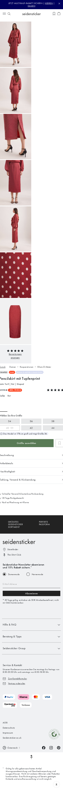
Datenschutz (9, 727)
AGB (5, 722)
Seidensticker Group (14, 648)
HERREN (49, 3)
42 (31, 427)
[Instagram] (51, 747)
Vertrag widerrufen (16, 683)
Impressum (8, 732)
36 (31, 421)
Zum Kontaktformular (17, 678)
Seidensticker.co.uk (12, 737)
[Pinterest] (58, 747)
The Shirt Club (14, 554)
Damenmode (14, 574)
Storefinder (12, 549)
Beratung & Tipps (12, 636)
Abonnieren (31, 593)
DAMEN (31, 6)
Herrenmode (37, 574)
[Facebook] (43, 747)
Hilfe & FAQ (9, 624)
